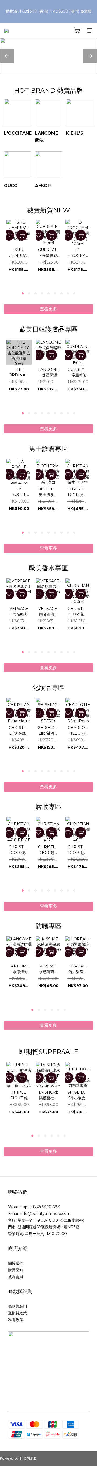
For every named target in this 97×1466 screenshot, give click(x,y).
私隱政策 (15, 1319)
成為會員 (15, 1276)
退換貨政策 (17, 1313)
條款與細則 (17, 1306)
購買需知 (15, 1270)
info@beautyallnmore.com (45, 1213)
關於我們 (15, 1263)
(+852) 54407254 (44, 1206)
